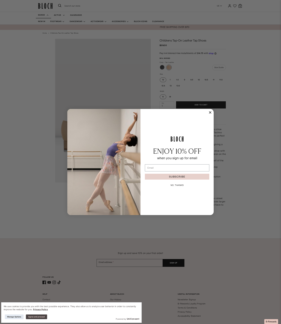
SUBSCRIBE (177, 176)
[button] (271, 321)
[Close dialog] (210, 112)
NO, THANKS (177, 185)
